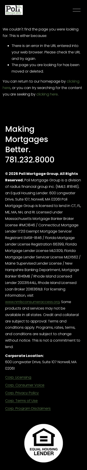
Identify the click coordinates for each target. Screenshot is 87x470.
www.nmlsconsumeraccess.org (32, 301)
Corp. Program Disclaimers (28, 408)
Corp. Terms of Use (21, 400)
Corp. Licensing (18, 377)
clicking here (47, 94)
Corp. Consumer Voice (24, 385)
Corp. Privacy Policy (22, 392)
